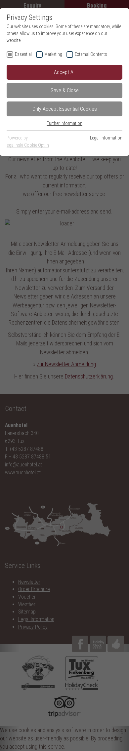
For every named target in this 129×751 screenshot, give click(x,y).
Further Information (64, 123)
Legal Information (106, 137)
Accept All (64, 72)
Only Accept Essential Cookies (64, 109)
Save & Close (65, 90)
